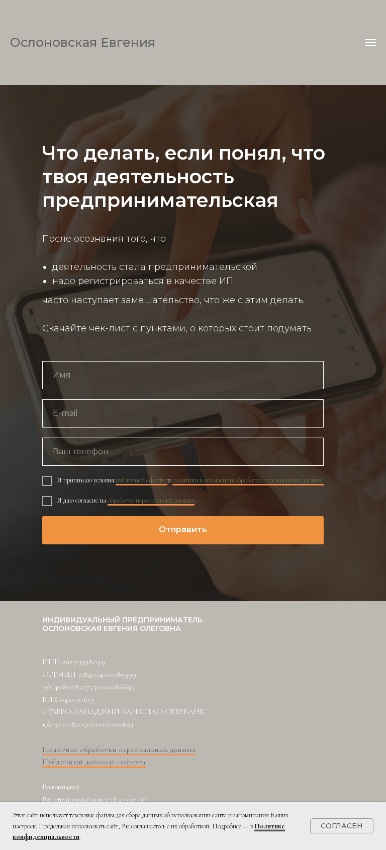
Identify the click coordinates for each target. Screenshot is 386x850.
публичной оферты (141, 647)
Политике (269, 826)
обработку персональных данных (151, 667)
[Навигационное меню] (370, 42)
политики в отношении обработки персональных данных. (248, 647)
